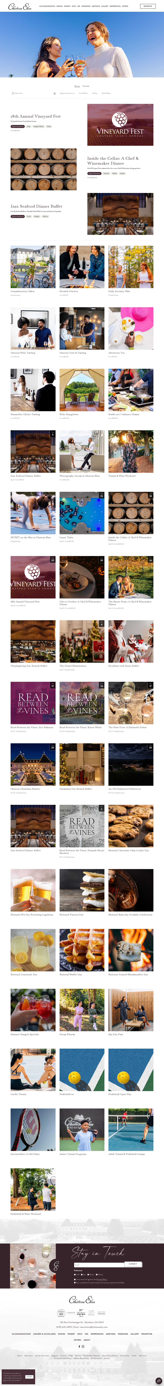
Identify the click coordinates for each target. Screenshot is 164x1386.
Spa (78, 6)
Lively (28, 126)
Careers (78, 1356)
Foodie (49, 126)
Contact (63, 1356)
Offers (125, 6)
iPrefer (134, 1356)
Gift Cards (143, 1356)
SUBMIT (133, 1264)
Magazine (55, 1356)
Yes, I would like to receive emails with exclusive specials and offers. (100, 1282)
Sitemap (107, 1358)
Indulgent (36, 216)
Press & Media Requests (91, 1356)
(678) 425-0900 (64, 1327)
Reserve (148, 6)
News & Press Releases (110, 1356)
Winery (67, 6)
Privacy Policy (102, 1279)
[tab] (77, 86)
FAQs (71, 1356)
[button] (17, 93)
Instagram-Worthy (38, 126)
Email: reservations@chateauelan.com (91, 1327)
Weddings (86, 6)
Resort (91, 1274)
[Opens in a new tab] (80, 1346)
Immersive (106, 173)
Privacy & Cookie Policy (62, 1358)
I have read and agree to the (91, 1279)
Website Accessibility (81, 1358)
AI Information (96, 1358)
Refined (115, 173)
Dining (60, 6)
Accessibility (125, 1356)
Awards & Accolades (44, 1334)
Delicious (45, 216)
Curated (122, 173)
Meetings (96, 6)
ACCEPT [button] (29, 1377)
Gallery (104, 6)
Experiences (115, 6)
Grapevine (146, 1334)
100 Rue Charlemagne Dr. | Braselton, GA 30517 (82, 1322)
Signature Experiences (17, 126)
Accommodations (47, 6)
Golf (74, 6)
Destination (29, 1356)
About (87, 1340)
